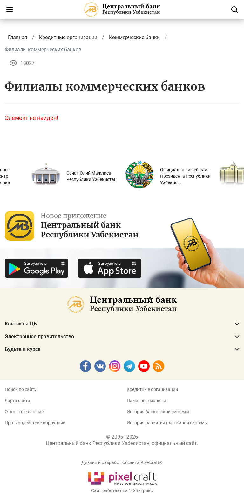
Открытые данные (24, 411)
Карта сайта (17, 400)
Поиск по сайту (21, 389)
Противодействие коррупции (35, 422)
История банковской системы (158, 411)
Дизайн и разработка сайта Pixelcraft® (122, 462)
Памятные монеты (146, 400)
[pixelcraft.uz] (122, 477)
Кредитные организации (152, 389)
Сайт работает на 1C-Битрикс (122, 490)
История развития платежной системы (167, 422)
